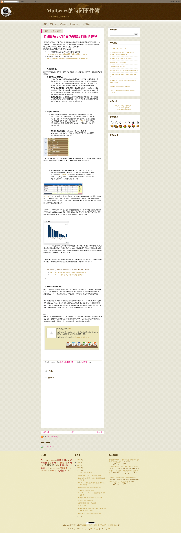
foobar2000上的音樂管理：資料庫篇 (121, 58)
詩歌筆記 (86, 24)
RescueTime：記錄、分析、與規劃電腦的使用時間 (66, 275)
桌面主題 (64, 465)
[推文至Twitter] (73, 345)
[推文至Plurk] (68, 345)
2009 (79, 465)
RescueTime (47, 246)
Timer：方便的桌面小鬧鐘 (86, 490)
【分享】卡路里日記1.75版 (118, 48)
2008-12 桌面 (82, 506)
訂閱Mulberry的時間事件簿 (81, 337)
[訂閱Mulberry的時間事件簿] (95, 345)
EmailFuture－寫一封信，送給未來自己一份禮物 (123, 466)
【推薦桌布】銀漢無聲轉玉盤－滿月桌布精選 (122, 477)
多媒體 (51, 460)
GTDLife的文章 (64, 174)
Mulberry (71, 329)
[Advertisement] (77, 356)
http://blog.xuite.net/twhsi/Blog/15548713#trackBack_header (67, 54)
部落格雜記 (44, 471)
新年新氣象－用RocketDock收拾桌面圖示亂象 (124, 70)
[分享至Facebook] (79, 345)
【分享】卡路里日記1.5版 (117, 66)
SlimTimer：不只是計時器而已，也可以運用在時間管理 (68, 272)
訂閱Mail (63, 24)
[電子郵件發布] (90, 362)
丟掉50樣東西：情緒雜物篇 (118, 62)
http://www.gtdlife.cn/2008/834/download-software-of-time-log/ (67, 58)
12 (80, 470)
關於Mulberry (74, 24)
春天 (54, 462)
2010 (79, 462)
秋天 (62, 463)
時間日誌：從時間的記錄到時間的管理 (70, 36)
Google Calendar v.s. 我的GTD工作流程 (90, 498)
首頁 (72, 432)
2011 (79, 460)
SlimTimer (46, 196)
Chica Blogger (94, 529)
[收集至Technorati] (84, 345)
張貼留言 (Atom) (53, 436)
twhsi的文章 (81, 121)
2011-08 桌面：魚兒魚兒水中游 (118, 482)
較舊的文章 (98, 432)
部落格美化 (64, 468)
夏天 (69, 462)
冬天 (43, 460)
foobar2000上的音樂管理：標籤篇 (120, 86)
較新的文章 (45, 432)
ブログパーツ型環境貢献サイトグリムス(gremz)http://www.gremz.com (124, 107)
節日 (53, 471)
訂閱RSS (53, 24)
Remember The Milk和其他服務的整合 (89, 513)
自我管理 (61, 460)
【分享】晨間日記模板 (85, 472)
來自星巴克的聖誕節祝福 (85, 500)
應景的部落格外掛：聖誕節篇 (87, 503)
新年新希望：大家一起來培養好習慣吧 (89, 475)
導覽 (45, 24)
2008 (79, 468)
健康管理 (55, 468)
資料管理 (62, 470)
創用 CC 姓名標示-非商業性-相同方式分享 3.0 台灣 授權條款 (99, 525)
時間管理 (84, 362)
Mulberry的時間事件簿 (73, 10)
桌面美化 (45, 468)
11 (80, 516)
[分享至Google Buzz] (89, 345)
